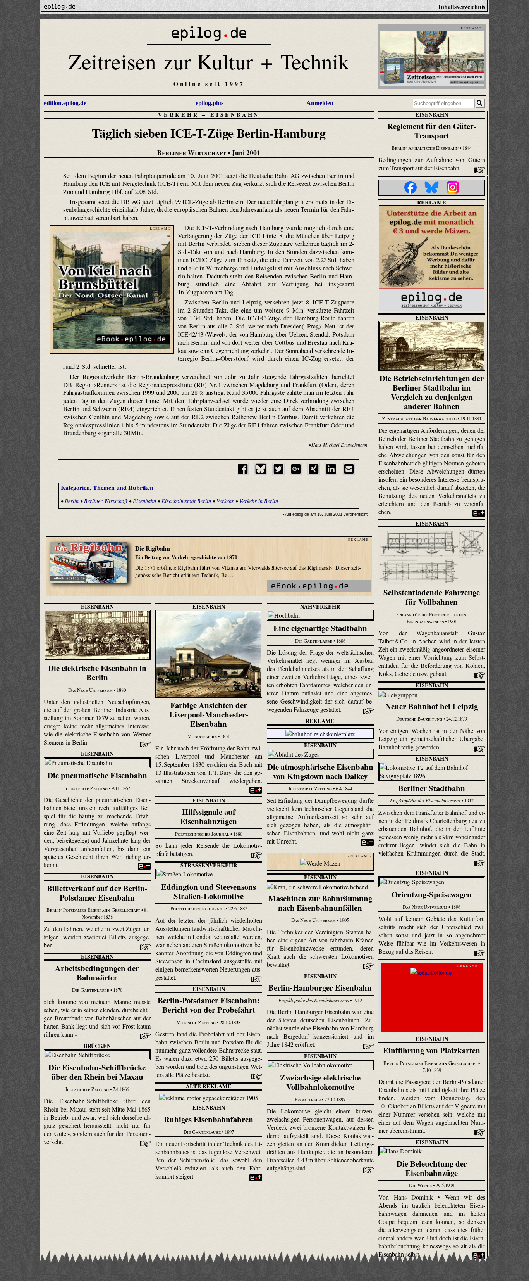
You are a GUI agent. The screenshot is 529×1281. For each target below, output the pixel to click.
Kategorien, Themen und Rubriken (107, 487)
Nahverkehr (320, 606)
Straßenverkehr (208, 865)
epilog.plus (209, 103)
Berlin (72, 501)
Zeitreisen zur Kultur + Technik (209, 61)
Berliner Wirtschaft (105, 501)
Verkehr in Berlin (258, 501)
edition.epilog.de (65, 103)
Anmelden (319, 103)
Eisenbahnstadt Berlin (186, 501)
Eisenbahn (234, 115)
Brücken (97, 1046)
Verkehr (178, 115)
